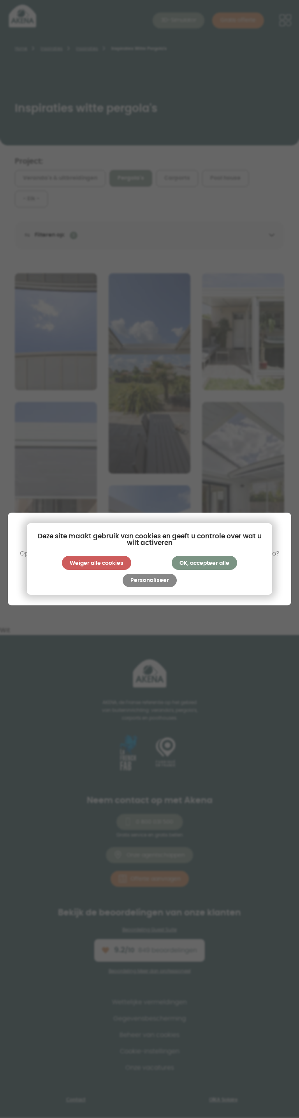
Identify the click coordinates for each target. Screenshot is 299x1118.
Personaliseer (149, 580)
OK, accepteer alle (204, 563)
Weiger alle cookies (96, 563)
